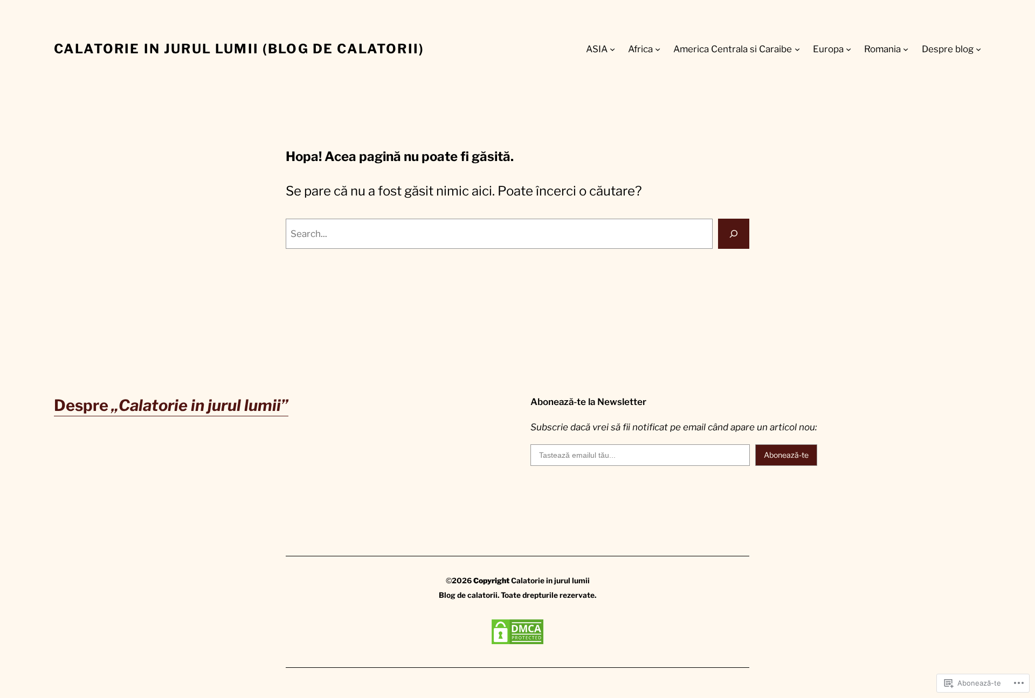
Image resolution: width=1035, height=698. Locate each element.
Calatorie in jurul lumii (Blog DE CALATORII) (239, 49)
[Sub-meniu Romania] (905, 49)
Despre (171, 405)
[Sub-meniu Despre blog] (978, 49)
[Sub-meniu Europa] (848, 49)
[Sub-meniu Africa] (657, 49)
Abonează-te (786, 454)
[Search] (733, 234)
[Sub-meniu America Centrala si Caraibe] (797, 49)
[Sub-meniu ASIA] (612, 49)
